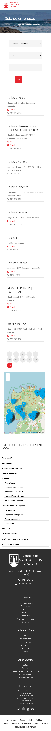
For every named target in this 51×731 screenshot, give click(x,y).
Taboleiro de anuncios (25, 645)
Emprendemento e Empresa (13, 506)
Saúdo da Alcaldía (25, 603)
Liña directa (25, 613)
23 (29, 360)
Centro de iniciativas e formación (15, 539)
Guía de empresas (9, 473)
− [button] (8, 378)
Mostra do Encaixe (25, 693)
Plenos (25, 652)
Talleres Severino (17, 212)
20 (10, 360)
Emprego (5, 478)
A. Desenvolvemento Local (25, 698)
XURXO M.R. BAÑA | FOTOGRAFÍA (19, 290)
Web (11, 142)
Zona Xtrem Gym (18, 323)
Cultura (25, 665)
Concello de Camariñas (25, 691)
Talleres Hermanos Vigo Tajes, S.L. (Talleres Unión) (23, 128)
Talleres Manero (17, 161)
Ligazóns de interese (10, 544)
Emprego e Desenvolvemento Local (25, 671)
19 (35, 354)
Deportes (25, 668)
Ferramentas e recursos (14, 487)
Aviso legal (12, 720)
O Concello (25, 597)
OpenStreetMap (32, 433)
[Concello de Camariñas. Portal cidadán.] (12, 5)
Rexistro (25, 648)
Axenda (25, 609)
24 (36, 360)
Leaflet (23, 433)
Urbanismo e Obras (25, 678)
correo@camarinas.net (29, 583)
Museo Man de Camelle (25, 703)
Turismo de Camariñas (25, 696)
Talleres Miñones (17, 187)
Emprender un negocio (14, 515)
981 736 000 (27, 580)
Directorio (25, 622)
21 (16, 360)
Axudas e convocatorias (12, 468)
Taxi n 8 (12, 237)
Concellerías (25, 616)
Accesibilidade (26, 720)
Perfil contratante (25, 639)
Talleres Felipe (16, 97)
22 (23, 360)
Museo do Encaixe (25, 701)
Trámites (25, 636)
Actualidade (7, 463)
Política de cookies (30, 723)
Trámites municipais (13, 519)
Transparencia (25, 642)
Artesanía (6, 529)
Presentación (7, 458)
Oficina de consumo (10, 534)
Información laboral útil (14, 492)
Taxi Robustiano (17, 263)
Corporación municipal (25, 619)
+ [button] (8, 375)
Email (12, 110)
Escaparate (9, 523)
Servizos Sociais (25, 675)
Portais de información (14, 501)
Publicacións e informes (14, 496)
